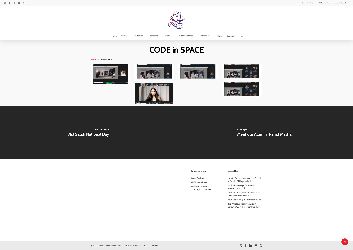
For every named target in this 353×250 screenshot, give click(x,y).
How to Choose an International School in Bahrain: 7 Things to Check (244, 179)
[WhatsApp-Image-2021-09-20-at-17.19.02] (198, 72)
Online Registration (199, 178)
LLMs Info (154, 245)
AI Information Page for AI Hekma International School (242, 187)
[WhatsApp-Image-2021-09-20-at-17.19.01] (111, 74)
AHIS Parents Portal (199, 182)
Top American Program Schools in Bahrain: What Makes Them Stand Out (244, 205)
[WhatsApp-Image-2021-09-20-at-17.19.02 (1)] (154, 72)
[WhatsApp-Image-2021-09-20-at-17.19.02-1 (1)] (242, 72)
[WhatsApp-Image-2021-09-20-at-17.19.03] (154, 94)
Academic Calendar (199, 186)
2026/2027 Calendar (202, 189)
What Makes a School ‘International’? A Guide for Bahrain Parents (244, 194)
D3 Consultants (141, 245)
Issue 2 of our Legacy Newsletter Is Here (244, 200)
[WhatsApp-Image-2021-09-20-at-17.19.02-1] (242, 90)
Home (93, 59)
